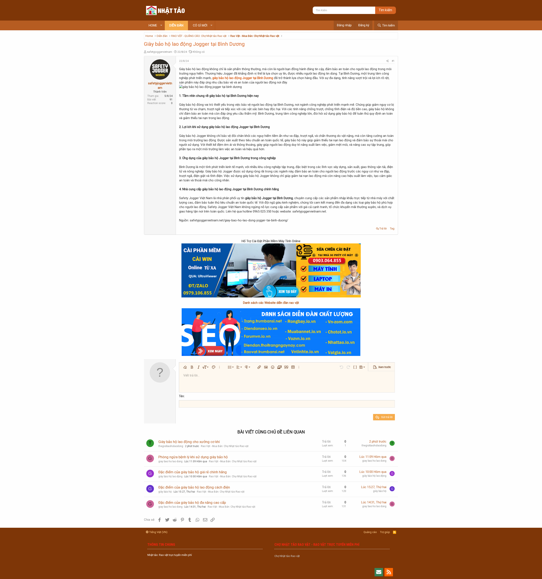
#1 (393, 61)
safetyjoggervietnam (159, 51)
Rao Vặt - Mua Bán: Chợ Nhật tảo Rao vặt (225, 446)
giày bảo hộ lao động (170, 476)
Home (153, 25)
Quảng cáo (370, 532)
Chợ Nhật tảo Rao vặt (287, 556)
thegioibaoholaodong (170, 446)
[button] (161, 25)
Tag (392, 228)
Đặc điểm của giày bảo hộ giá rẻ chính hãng (192, 472)
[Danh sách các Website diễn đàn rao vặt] (271, 332)
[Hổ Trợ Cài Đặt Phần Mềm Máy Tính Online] (271, 270)
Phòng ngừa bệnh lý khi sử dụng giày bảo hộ (193, 457)
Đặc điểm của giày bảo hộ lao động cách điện (194, 487)
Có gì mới (200, 25)
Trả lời (383, 228)
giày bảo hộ (165, 491)
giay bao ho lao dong (170, 461)
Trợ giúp (385, 532)
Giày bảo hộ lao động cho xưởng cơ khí (189, 442)
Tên (181, 396)
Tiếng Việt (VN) (158, 532)
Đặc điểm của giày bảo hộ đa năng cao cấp (192, 502)
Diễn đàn (176, 25)
